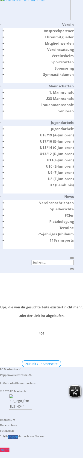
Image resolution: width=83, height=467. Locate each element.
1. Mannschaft (61, 92)
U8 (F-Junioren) (61, 178)
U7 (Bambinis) (62, 185)
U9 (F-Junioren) (61, 172)
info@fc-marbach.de (22, 383)
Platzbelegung (61, 221)
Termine (66, 227)
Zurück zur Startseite (41, 364)
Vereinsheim (63, 55)
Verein (68, 24)
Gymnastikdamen (58, 74)
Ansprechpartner (59, 30)
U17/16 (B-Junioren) (57, 141)
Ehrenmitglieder (59, 37)
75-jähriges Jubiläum (56, 234)
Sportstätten (62, 62)
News (69, 196)
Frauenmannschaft (57, 104)
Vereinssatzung (60, 49)
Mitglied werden (59, 43)
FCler (69, 215)
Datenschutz (8, 425)
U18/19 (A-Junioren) (57, 135)
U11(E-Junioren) (60, 160)
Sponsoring (64, 68)
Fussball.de (7, 431)
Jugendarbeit (62, 122)
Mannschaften (61, 86)
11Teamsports (62, 240)
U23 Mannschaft (59, 98)
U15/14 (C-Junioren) (57, 147)
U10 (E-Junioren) (60, 166)
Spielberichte (62, 209)
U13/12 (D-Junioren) (57, 153)
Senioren (66, 111)
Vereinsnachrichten (56, 202)
